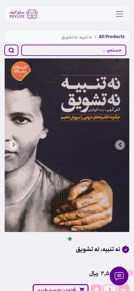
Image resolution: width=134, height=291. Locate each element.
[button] (14, 145)
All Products (112, 36)
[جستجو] (11, 50)
